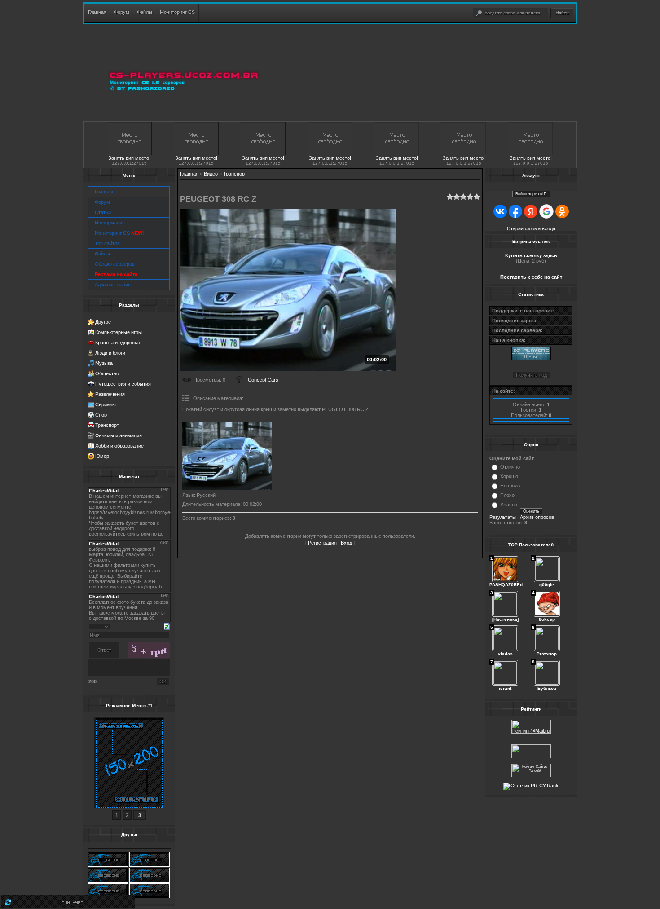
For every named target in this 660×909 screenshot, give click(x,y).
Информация (110, 222)
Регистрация (322, 542)
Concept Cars (263, 379)
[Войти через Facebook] (515, 211)
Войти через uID (531, 194)
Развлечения (110, 394)
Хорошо (509, 476)
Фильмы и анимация (118, 435)
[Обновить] (167, 625)
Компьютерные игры (118, 332)
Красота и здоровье (117, 342)
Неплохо (510, 485)
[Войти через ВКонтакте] (500, 211)
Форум (102, 202)
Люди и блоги (110, 353)
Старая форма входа (531, 228)
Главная (104, 191)
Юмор (102, 456)
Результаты (502, 517)
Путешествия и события (123, 383)
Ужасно (508, 504)
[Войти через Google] (546, 211)
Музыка (104, 363)
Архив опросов (537, 517)
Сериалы (105, 404)
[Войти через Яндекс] (530, 211)
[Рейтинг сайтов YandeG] (531, 776)
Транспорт (107, 425)
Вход (346, 542)
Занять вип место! (129, 158)
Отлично (510, 467)
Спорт (102, 414)
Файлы (102, 253)
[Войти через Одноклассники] (562, 211)
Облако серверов (115, 264)
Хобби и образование (119, 445)
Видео (211, 173)
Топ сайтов (107, 243)
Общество (107, 373)
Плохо (507, 495)
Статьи (103, 212)
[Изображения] (227, 456)
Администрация (113, 284)
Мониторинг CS (119, 233)
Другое (103, 322)
